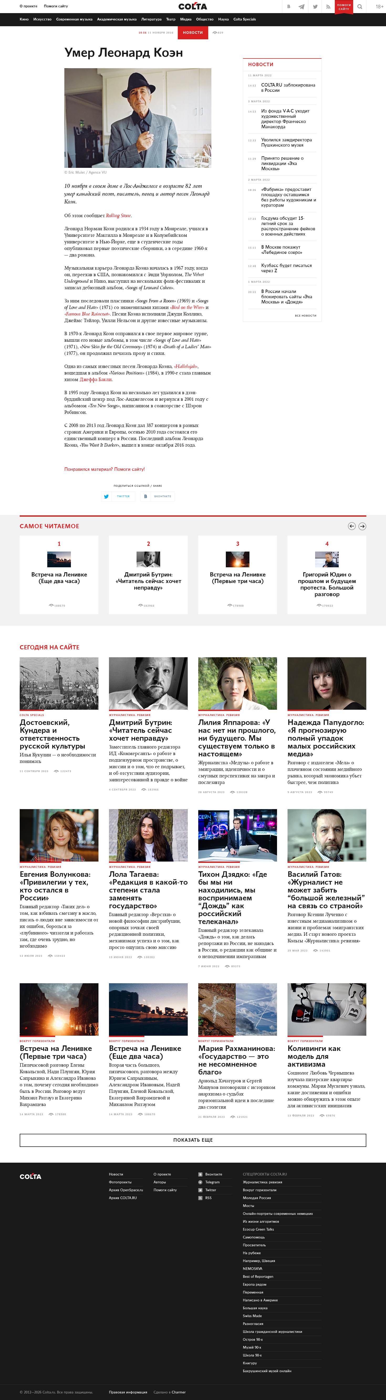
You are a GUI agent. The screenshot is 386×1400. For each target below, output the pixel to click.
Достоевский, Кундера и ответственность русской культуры (52, 734)
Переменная (253, 1292)
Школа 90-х (252, 1355)
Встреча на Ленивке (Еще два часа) (59, 578)
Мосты (248, 1206)
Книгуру (250, 1363)
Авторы (160, 1182)
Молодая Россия (257, 1198)
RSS (208, 1198)
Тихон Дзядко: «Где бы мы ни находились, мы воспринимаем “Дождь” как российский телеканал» (232, 898)
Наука (223, 19)
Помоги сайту (56, 6)
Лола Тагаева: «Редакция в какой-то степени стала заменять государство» (148, 890)
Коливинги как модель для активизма (314, 1056)
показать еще (193, 1140)
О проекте (28, 6)
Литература (151, 19)
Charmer (179, 1392)
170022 (327, 606)
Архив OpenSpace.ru (126, 1190)
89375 (236, 966)
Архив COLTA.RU (123, 1198)
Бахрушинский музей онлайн (267, 1371)
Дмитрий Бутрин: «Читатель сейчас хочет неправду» (140, 730)
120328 (242, 792)
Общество (204, 19)
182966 (149, 606)
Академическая (117, 19)
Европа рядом (254, 1284)
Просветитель (254, 1245)
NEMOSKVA (252, 1269)
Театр (170, 19)
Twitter (210, 1190)
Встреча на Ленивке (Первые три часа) (238, 578)
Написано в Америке (260, 1300)
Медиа (185, 19)
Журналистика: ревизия (130, 715)
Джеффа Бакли (96, 380)
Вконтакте (213, 1174)
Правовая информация (128, 1392)
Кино (24, 19)
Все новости (305, 315)
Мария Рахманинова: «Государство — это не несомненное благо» (236, 1060)
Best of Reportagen (258, 1277)
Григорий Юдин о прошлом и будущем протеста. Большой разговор (327, 584)
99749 (328, 792)
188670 (59, 606)
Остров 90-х (253, 1340)
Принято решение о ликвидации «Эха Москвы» (282, 163)
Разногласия (253, 1324)
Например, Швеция (259, 1261)
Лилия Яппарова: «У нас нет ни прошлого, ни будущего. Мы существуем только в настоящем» (237, 738)
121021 (242, 1117)
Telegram (212, 1182)
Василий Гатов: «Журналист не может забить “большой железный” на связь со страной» (326, 890)
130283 (149, 957)
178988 (238, 606)
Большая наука (255, 1308)
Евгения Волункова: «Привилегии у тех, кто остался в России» (55, 886)
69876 (330, 1115)
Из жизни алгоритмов (261, 1221)
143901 (325, 950)
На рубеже (252, 1253)
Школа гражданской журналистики (272, 1332)
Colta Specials (244, 19)
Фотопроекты (120, 1182)
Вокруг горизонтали (37, 1041)
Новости (193, 33)
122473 (65, 771)
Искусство (42, 19)
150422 (59, 956)
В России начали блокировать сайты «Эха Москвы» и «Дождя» (286, 296)
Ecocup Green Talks (258, 1229)
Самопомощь (254, 1237)
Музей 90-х (252, 1347)
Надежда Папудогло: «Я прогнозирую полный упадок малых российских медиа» (326, 738)
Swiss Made (252, 1316)
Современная (74, 19)
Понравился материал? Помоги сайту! (104, 469)
